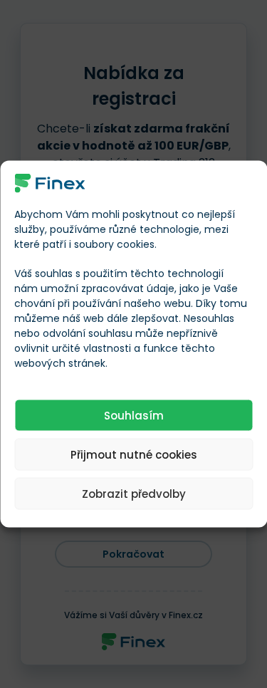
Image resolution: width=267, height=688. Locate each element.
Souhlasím (134, 414)
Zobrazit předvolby (134, 493)
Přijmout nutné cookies (133, 454)
